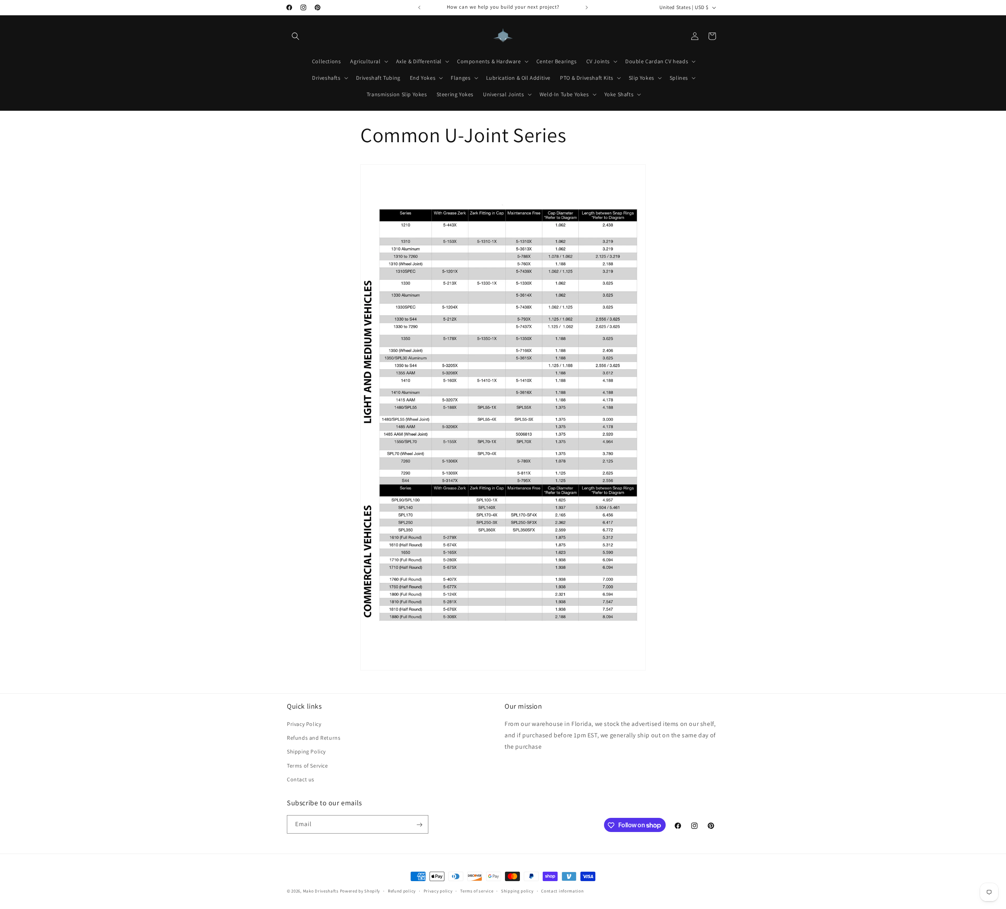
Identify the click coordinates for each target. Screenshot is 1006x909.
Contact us (300, 779)
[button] (295, 36)
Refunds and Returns (313, 737)
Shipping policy (517, 890)
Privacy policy (438, 890)
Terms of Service (307, 765)
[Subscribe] (419, 825)
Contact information (562, 890)
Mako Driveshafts (321, 891)
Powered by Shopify (360, 891)
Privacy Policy (304, 724)
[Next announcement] (586, 7)
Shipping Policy (306, 751)
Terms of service (476, 890)
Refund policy (402, 890)
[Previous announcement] (419, 7)
